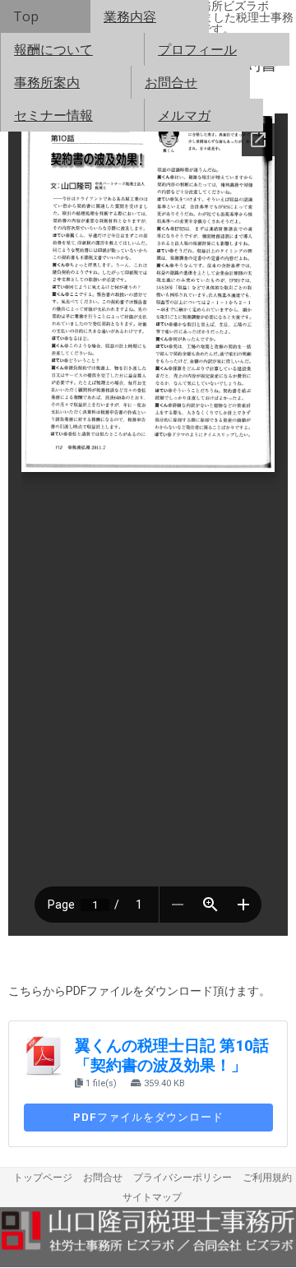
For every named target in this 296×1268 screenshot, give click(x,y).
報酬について (53, 49)
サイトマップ (152, 1197)
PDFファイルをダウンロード (148, 1117)
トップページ (42, 1177)
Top (26, 16)
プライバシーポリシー (182, 1177)
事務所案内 (47, 82)
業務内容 (130, 16)
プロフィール (197, 49)
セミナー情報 (53, 115)
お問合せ (171, 82)
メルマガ (184, 115)
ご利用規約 (267, 1177)
